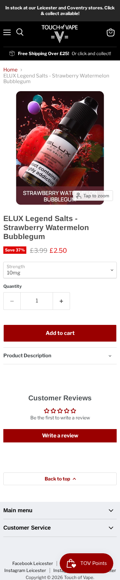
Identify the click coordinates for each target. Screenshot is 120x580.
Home (10, 70)
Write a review (60, 435)
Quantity (12, 286)
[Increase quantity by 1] (61, 301)
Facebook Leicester (32, 563)
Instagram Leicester (25, 570)
